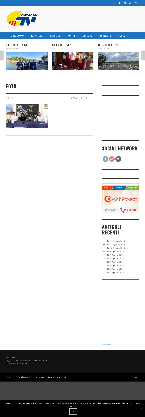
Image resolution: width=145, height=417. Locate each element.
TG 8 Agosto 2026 (36, 45)
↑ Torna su (135, 377)
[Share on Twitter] (86, 97)
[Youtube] (130, 3)
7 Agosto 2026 (77, 49)
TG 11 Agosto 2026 (116, 244)
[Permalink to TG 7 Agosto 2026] (92, 61)
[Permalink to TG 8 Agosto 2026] (46, 61)
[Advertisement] (123, 117)
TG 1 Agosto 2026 (115, 272)
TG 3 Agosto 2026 (115, 269)
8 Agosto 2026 (32, 49)
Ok (73, 411)
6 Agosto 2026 (123, 49)
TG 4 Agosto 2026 (115, 265)
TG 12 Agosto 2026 (116, 241)
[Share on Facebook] (81, 97)
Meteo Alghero (106, 345)
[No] (141, 408)
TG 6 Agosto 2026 (127, 45)
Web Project (63, 377)
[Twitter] (125, 3)
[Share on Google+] (91, 97)
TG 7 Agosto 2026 (82, 45)
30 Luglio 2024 (12, 98)
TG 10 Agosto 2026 (116, 248)
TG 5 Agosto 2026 (115, 262)
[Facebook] (119, 3)
